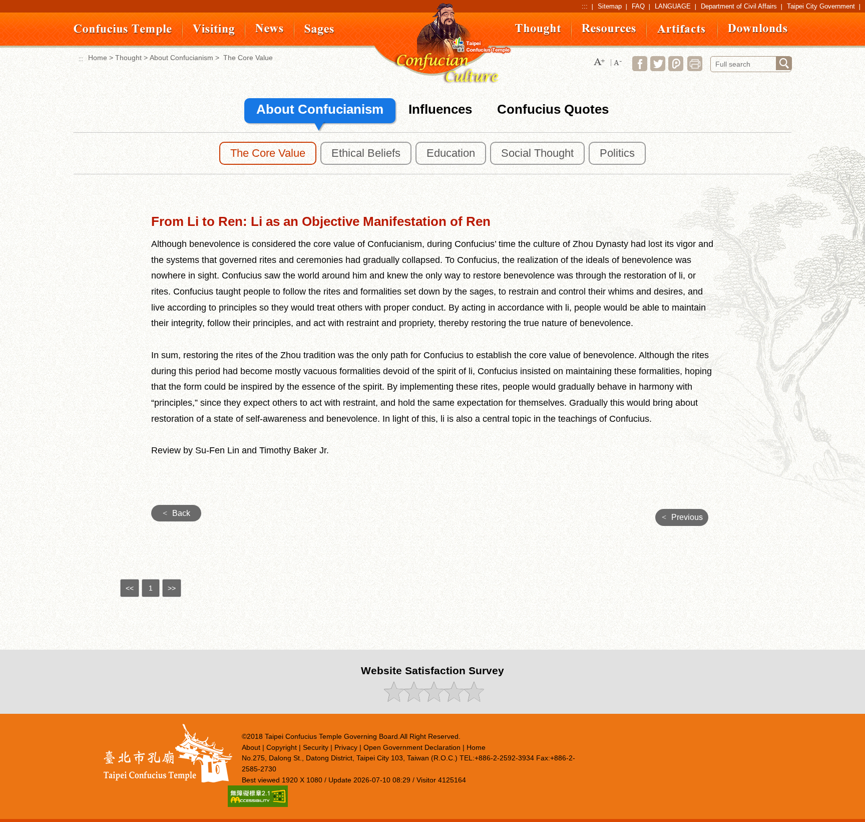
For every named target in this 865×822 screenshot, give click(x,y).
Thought (128, 58)
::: (585, 6)
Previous (682, 517)
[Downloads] (758, 31)
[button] (599, 62)
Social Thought (537, 153)
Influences (440, 109)
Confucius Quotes (553, 109)
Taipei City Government (821, 6)
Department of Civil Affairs (739, 6)
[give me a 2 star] (413, 699)
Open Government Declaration (412, 747)
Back (176, 513)
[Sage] (319, 34)
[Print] (694, 68)
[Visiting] (214, 34)
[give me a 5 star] (473, 699)
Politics (617, 153)
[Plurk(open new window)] (675, 68)
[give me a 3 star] (433, 699)
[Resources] (609, 31)
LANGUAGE (673, 6)
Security (315, 747)
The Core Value (267, 153)
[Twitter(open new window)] (657, 68)
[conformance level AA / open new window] (258, 804)
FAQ (638, 6)
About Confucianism (181, 58)
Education (450, 153)
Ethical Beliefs (365, 153)
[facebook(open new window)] (639, 68)
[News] (269, 31)
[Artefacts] (682, 31)
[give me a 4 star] (453, 699)
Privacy (345, 747)
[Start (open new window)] (784, 63)
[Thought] (538, 33)
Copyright (281, 747)
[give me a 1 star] (393, 699)
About (251, 747)
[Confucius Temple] (123, 34)
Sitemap (610, 6)
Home (97, 58)
